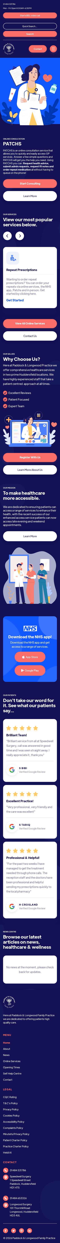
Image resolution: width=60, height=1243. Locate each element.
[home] (9, 49)
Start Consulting (30, 183)
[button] (53, 48)
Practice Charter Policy (16, 1146)
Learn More (30, 196)
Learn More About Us (30, 469)
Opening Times (11, 1067)
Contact (38, 48)
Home (6, 1042)
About (6, 1048)
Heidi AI (7, 1152)
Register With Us (30, 457)
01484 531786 (9, 4)
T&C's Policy (10, 1103)
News (6, 1055)
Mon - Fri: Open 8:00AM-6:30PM (17, 8)
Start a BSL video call (30, 15)
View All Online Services (30, 323)
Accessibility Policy (13, 1121)
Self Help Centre (12, 1073)
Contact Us (30, 336)
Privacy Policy (11, 1109)
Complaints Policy (13, 1127)
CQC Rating (10, 1097)
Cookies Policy (11, 1115)
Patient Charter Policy (15, 1140)
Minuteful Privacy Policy (16, 1134)
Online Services (11, 1061)
